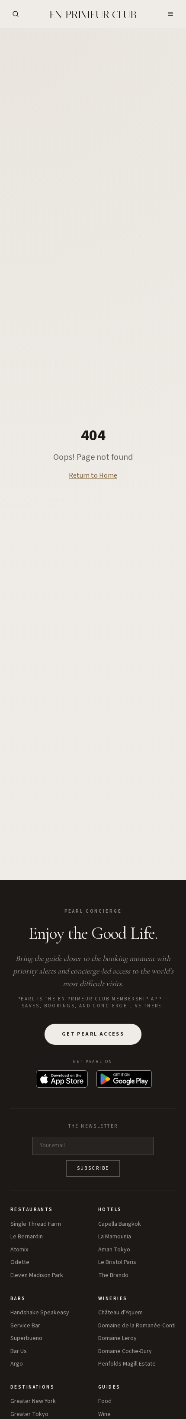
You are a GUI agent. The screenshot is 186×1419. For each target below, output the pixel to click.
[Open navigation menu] (170, 14)
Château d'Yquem (120, 1313)
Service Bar (25, 1326)
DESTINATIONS (32, 1387)
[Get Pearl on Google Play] (124, 1079)
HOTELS (110, 1209)
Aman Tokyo (114, 1250)
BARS (18, 1298)
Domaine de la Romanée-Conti (137, 1326)
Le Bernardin (26, 1237)
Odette (19, 1262)
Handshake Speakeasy (39, 1313)
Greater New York (33, 1401)
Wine (104, 1414)
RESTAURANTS (31, 1209)
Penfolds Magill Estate (127, 1364)
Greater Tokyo (29, 1414)
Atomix (19, 1250)
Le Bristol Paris (117, 1262)
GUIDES (109, 1387)
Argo (16, 1364)
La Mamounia (114, 1237)
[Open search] (15, 14)
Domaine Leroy (117, 1338)
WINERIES (112, 1298)
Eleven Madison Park (36, 1275)
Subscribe (93, 1168)
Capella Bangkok (119, 1224)
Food (105, 1401)
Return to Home (93, 475)
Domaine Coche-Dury (125, 1351)
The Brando (113, 1275)
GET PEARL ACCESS (93, 1034)
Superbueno (26, 1338)
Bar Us (18, 1351)
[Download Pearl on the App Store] (62, 1079)
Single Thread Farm (35, 1224)
